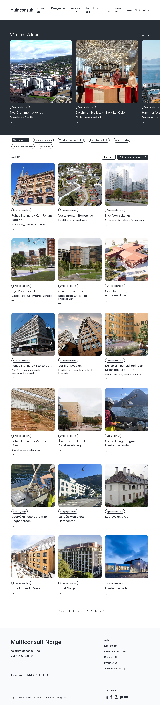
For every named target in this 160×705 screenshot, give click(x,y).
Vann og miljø (122, 140)
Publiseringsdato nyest (131, 157)
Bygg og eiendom (43, 140)
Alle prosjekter (20, 140)
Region (107, 157)
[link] (42, 9)
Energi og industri (99, 140)
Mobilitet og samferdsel (71, 140)
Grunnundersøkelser (23, 146)
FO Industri (45, 146)
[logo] (22, 10)
